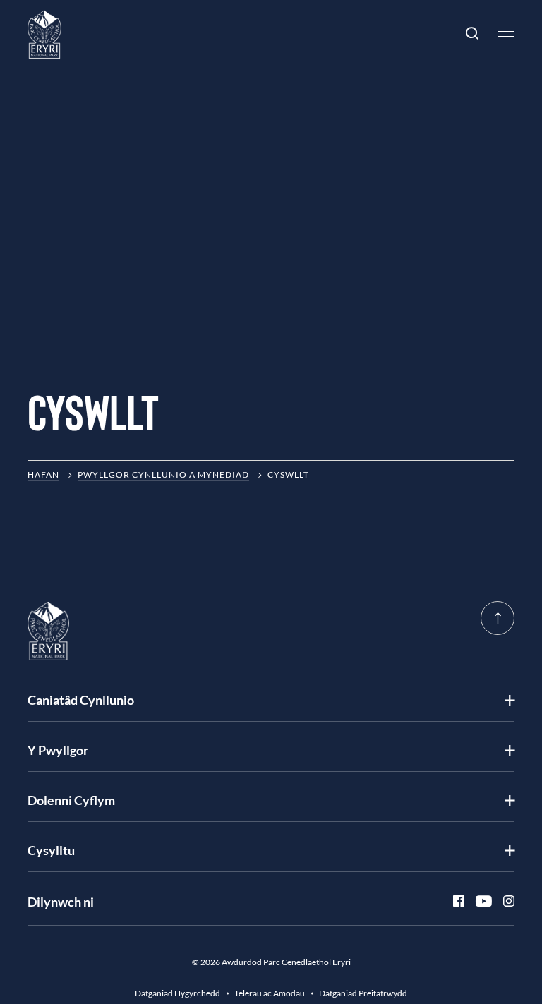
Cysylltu (51, 850)
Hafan (43, 474)
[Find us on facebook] (453, 901)
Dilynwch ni (61, 901)
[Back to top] (497, 618)
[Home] (44, 34)
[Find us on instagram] (503, 901)
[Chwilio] (472, 34)
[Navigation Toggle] (500, 34)
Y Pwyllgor (58, 750)
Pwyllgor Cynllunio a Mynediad (163, 474)
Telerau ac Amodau (269, 993)
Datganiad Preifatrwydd (363, 993)
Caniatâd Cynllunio (81, 700)
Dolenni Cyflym (71, 800)
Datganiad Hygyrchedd (177, 993)
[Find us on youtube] (478, 901)
